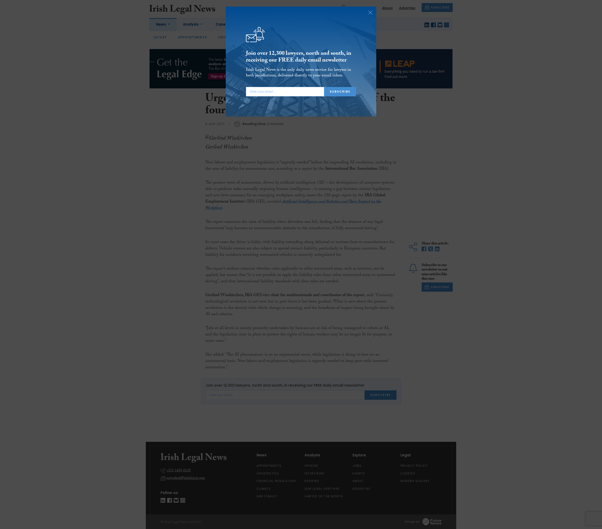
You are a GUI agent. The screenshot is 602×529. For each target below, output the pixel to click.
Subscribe (340, 92)
